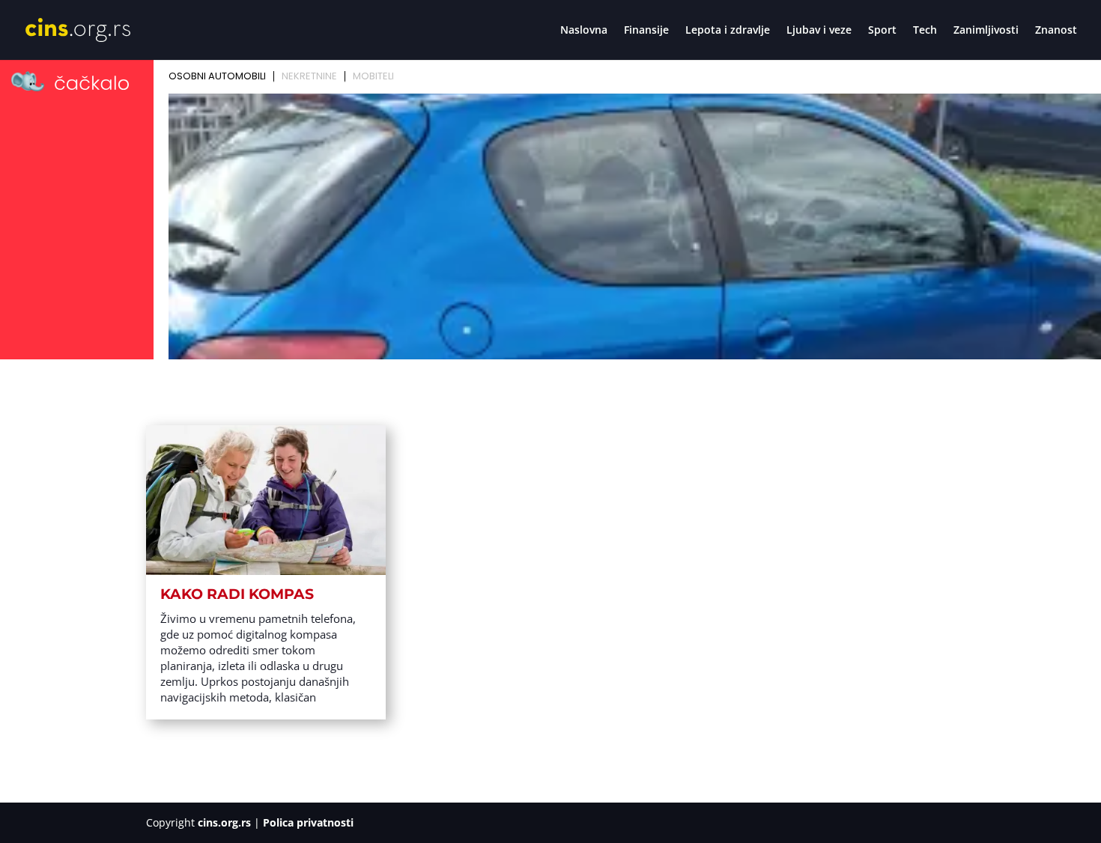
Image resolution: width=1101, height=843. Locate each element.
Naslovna (583, 31)
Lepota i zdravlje (727, 31)
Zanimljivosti (986, 31)
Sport (882, 31)
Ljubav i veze (819, 31)
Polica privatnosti (308, 822)
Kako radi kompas (237, 594)
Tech (925, 31)
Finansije (646, 31)
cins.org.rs (224, 822)
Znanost (1056, 31)
